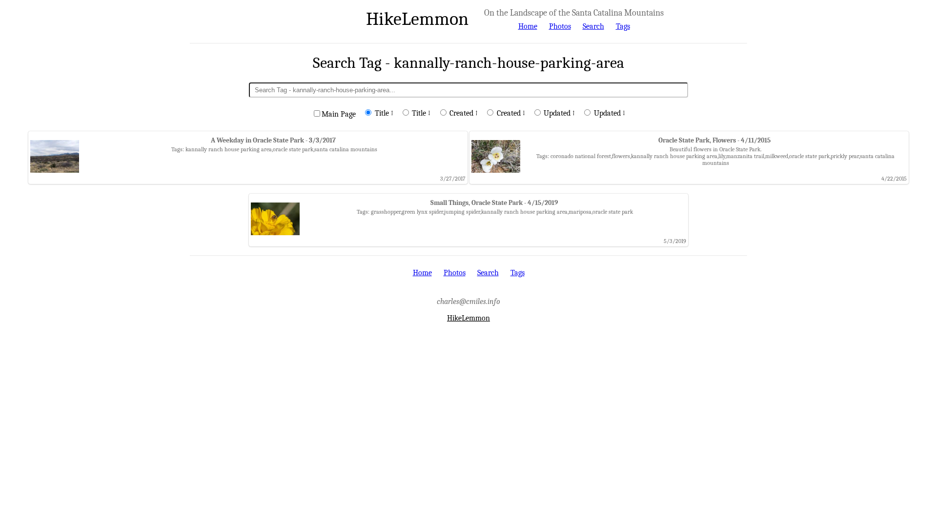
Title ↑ (384, 113)
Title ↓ (421, 113)
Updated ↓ (609, 113)
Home (527, 26)
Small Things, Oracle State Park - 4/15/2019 (494, 203)
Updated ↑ (559, 113)
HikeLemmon (417, 19)
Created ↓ (511, 113)
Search (593, 26)
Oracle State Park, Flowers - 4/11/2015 (714, 140)
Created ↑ (463, 113)
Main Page (339, 114)
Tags (623, 26)
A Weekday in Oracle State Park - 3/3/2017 (273, 140)
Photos (560, 26)
